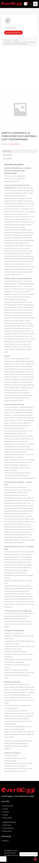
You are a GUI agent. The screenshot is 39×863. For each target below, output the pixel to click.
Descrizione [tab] (7, 151)
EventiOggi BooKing (14, 144)
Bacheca (6, 841)
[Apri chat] (35, 859)
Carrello (5, 809)
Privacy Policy (7, 818)
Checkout (6, 812)
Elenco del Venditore (13, 32)
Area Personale (8, 806)
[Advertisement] (19, 70)
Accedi (31, 4)
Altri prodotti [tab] (7, 158)
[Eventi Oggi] (11, 4)
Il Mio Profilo (7, 825)
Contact (5, 815)
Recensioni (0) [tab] (8, 155)
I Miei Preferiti (7, 831)
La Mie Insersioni (8, 828)
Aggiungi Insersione (9, 822)
